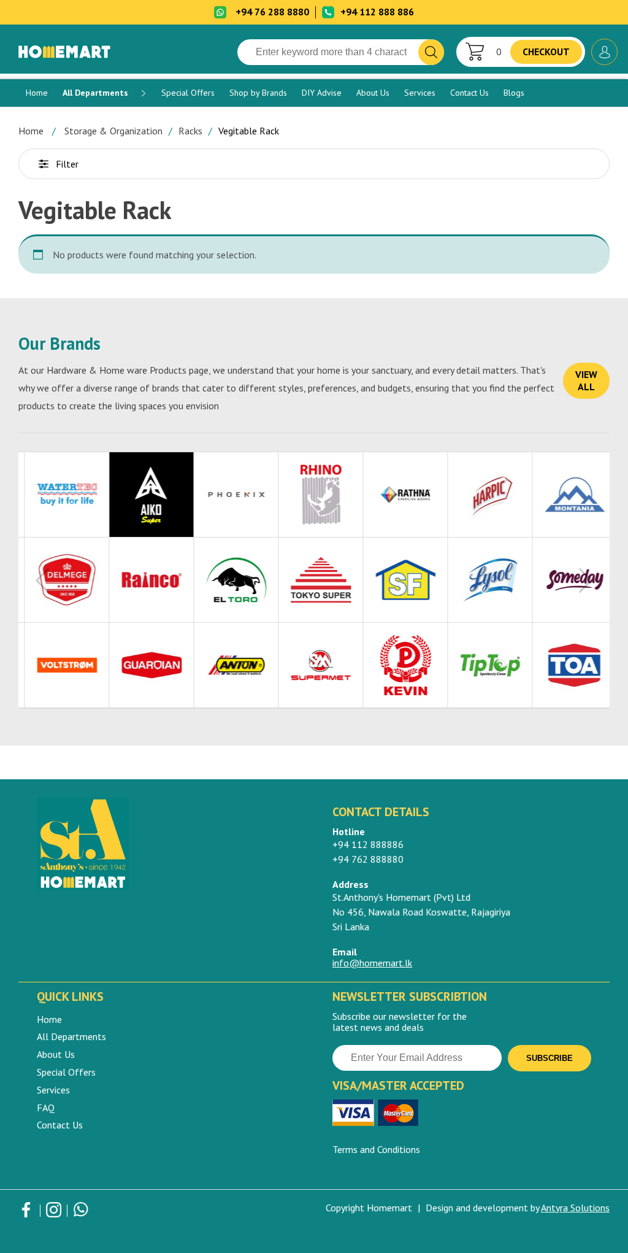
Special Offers (188, 92)
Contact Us (469, 92)
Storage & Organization (113, 131)
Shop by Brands (258, 92)
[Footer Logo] (166, 844)
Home (37, 92)
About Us (372, 92)
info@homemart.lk (372, 963)
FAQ (46, 1107)
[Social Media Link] (26, 1212)
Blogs (514, 92)
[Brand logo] (60, 495)
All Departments (95, 92)
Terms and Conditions (376, 1149)
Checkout (546, 51)
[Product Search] (431, 52)
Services (419, 92)
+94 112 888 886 (377, 12)
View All (586, 380)
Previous (42, 580)
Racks (190, 131)
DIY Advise (322, 92)
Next (585, 580)
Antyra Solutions (575, 1207)
